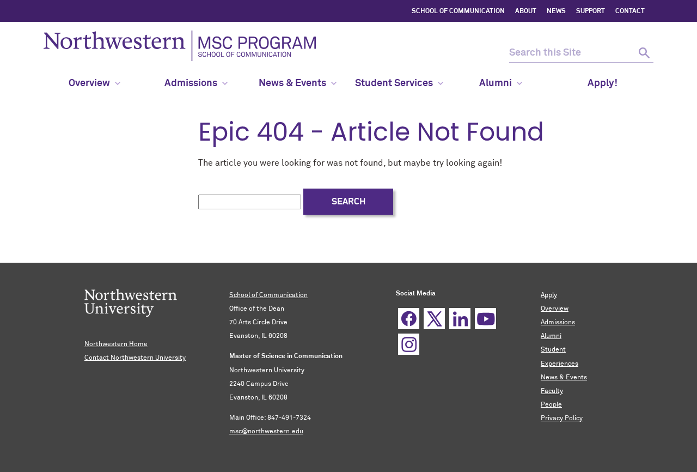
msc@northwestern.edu (266, 431)
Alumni (551, 336)
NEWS (556, 11)
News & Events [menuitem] (292, 83)
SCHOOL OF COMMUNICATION (458, 11)
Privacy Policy (562, 418)
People (551, 405)
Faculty (552, 391)
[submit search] (643, 53)
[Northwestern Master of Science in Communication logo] (180, 46)
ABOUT (525, 11)
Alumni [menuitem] (495, 83)
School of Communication (268, 295)
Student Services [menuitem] (394, 83)
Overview (554, 309)
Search (348, 201)
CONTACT (630, 11)
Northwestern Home (116, 344)
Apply (549, 295)
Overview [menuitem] (89, 83)
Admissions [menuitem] (190, 83)
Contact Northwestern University (135, 358)
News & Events (564, 377)
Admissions (558, 322)
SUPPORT (590, 11)
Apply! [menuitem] (602, 83)
